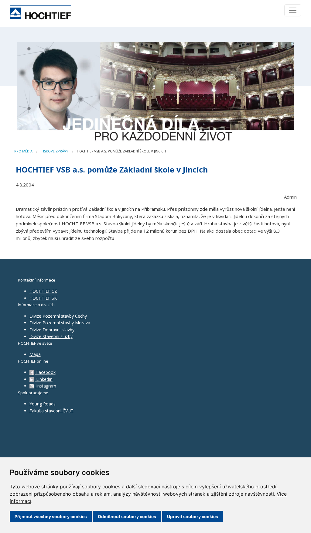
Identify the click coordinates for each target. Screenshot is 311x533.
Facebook (45, 372)
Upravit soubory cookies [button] (192, 516)
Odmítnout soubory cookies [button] (127, 516)
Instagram (45, 386)
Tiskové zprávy (54, 151)
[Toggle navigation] (292, 10)
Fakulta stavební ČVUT (51, 411)
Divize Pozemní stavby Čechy (58, 316)
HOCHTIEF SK (43, 298)
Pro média (23, 151)
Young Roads (42, 404)
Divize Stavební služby (51, 336)
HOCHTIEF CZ (43, 291)
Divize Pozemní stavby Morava (59, 323)
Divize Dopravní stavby (51, 330)
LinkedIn (44, 379)
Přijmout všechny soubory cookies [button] (51, 516)
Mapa (35, 354)
